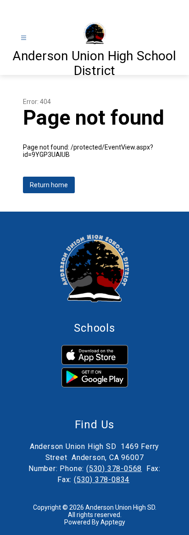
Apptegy (112, 522)
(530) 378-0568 (114, 468)
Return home (49, 185)
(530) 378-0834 (101, 479)
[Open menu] (23, 38)
